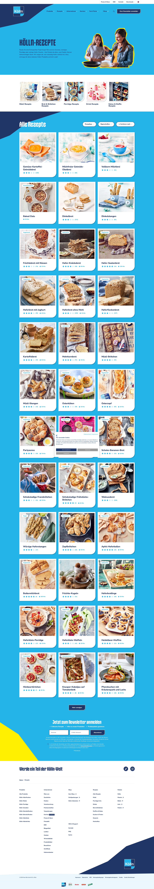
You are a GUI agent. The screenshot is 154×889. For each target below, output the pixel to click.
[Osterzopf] (115, 390)
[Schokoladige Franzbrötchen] (37, 484)
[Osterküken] (76, 390)
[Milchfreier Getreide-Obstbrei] (76, 154)
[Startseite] (18, 11)
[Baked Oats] (37, 203)
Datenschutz (85, 877)
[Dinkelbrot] (76, 203)
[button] (130, 2)
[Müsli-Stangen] (37, 390)
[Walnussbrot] (115, 484)
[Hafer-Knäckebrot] (76, 250)
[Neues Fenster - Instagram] (132, 769)
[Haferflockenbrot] (115, 296)
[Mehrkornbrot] (76, 343)
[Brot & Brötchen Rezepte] (51, 94)
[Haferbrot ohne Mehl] (76, 296)
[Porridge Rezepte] (73, 93)
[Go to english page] (138, 2)
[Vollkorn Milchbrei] (115, 154)
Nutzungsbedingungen (98, 877)
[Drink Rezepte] (95, 93)
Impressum (77, 877)
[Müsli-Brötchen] (115, 343)
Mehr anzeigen (77, 564)
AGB (90, 877)
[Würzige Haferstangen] (37, 533)
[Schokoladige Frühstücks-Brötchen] (76, 484)
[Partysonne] (37, 437)
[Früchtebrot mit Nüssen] (37, 250)
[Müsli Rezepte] (28, 93)
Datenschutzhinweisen (86, 602)
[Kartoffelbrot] (37, 343)
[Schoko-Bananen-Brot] (115, 437)
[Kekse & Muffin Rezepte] (118, 94)
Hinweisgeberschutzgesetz (111, 877)
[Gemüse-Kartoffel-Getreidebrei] (37, 154)
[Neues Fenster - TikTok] (126, 769)
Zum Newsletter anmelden (129, 11)
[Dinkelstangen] (115, 203)
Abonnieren (98, 589)
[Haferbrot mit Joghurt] (37, 296)
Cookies (121, 877)
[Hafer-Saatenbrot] (115, 250)
